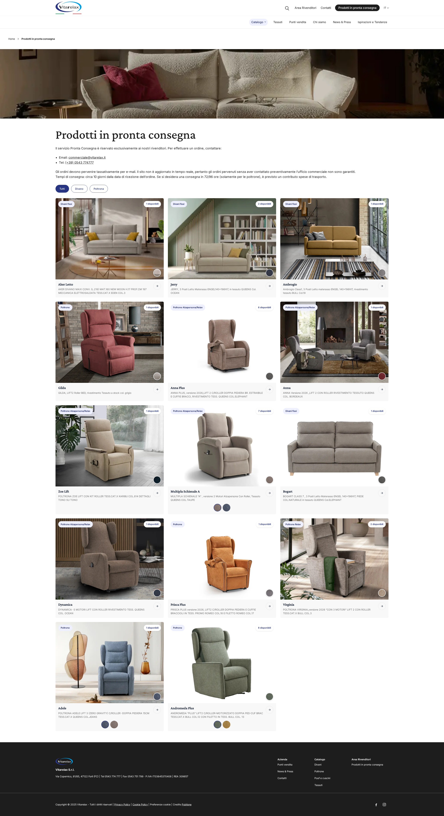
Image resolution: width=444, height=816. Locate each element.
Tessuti (277, 22)
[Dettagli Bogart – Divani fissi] (382, 493)
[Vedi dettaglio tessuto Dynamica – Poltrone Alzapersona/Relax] (157, 593)
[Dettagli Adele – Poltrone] (157, 710)
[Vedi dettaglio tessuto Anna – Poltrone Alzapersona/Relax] (382, 376)
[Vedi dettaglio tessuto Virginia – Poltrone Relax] (382, 593)
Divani (317, 764)
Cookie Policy (140, 804)
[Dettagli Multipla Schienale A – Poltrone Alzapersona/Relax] (269, 493)
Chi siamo (319, 22)
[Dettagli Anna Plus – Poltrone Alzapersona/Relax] (269, 389)
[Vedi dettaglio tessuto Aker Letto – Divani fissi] (157, 273)
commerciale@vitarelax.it (87, 157)
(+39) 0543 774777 (79, 162)
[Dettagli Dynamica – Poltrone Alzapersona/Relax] (157, 606)
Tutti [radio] (62, 188)
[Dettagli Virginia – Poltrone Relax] (382, 606)
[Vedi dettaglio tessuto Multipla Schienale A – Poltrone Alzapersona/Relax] (269, 480)
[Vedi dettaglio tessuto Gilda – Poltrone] (157, 376)
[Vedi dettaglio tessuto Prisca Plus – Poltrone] (269, 593)
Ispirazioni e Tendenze (372, 22)
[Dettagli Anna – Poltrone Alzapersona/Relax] (382, 389)
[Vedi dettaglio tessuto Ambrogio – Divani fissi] (382, 273)
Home (11, 38)
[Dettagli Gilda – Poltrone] (157, 389)
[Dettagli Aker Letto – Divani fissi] (157, 286)
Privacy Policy (122, 804)
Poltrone (319, 771)
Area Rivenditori (305, 8)
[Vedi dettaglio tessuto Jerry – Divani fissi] (269, 273)
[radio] (217, 507)
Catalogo (257, 22)
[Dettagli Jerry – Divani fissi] (269, 286)
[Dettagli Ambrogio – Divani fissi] (382, 286)
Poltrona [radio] (99, 188)
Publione (186, 804)
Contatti (326, 8)
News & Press (342, 22)
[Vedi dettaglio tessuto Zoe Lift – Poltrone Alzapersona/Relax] (157, 480)
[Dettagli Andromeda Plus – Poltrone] (269, 710)
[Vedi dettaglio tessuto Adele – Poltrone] (157, 696)
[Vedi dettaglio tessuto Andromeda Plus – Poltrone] (269, 696)
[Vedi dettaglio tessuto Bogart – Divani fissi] (382, 480)
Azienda (282, 759)
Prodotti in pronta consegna (357, 8)
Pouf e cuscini (322, 778)
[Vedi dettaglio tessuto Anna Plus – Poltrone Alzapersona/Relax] (269, 376)
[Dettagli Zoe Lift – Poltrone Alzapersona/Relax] (157, 493)
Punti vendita (297, 22)
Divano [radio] (79, 188)
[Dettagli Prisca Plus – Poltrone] (269, 606)
